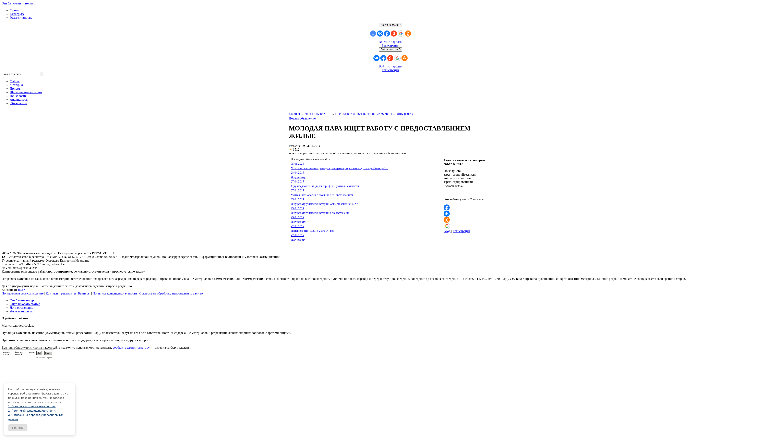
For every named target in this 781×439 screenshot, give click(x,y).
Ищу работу (405, 113)
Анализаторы (19, 99)
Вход (447, 231)
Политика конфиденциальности (115, 293)
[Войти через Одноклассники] (408, 33)
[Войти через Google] (401, 33)
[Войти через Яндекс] (394, 33)
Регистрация (390, 45)
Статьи (15, 10)
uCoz (21, 289)
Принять (17, 427)
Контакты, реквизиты (61, 293)
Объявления (18, 103)
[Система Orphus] (28, 358)
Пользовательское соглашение (23, 293)
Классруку (17, 14)
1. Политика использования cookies (32, 406)
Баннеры (84, 293)
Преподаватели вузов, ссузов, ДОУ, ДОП (363, 113)
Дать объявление (21, 307)
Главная (294, 113)
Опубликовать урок (23, 300)
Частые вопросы (21, 311)
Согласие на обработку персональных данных (171, 293)
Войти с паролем (390, 41)
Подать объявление (302, 118)
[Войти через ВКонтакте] (380, 33)
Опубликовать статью (25, 304)
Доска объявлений (317, 113)
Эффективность (21, 17)
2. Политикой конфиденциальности (31, 410)
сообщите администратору (131, 347)
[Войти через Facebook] (387, 33)
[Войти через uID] (373, 33)
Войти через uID (390, 24)
